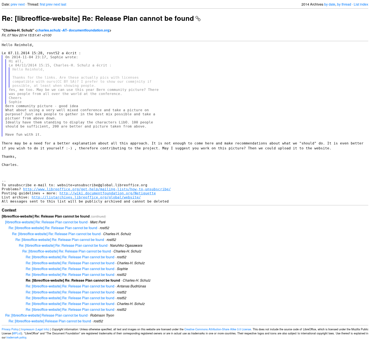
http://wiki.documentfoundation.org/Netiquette (108, 193)
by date (329, 4)
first (42, 4)
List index (361, 4)
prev (14, 4)
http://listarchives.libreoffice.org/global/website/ (86, 197)
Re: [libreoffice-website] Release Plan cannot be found (46, 315)
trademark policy (16, 337)
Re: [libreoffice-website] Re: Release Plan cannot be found (98, 18)
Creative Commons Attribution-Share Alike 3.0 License (217, 329)
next (21, 4)
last (63, 4)
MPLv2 (17, 333)
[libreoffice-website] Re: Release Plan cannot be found (46, 221)
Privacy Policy (10, 329)
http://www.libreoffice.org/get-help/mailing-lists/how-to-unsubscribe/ (97, 189)
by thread (344, 4)
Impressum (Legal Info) (35, 329)
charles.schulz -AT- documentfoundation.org (73, 30)
